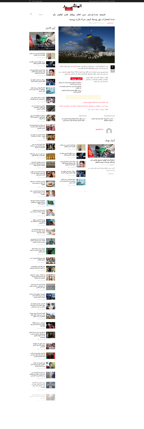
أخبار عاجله (102, 109)
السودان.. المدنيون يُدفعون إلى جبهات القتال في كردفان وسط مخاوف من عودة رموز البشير (38, 305)
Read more (110, 173)
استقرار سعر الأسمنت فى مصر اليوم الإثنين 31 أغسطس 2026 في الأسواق (37, 117)
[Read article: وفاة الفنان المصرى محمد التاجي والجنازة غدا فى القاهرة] (81, 147)
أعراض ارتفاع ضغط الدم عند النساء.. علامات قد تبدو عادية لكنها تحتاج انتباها (38, 231)
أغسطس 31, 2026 (104, 164)
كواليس (59, 14)
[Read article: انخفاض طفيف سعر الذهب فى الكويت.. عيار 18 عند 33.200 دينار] (50, 137)
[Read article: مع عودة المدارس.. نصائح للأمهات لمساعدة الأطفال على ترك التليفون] (50, 222)
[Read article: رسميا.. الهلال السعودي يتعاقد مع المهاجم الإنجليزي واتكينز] (81, 156)
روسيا (93, 109)
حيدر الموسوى (110, 22)
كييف (89, 109)
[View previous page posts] (88, 191)
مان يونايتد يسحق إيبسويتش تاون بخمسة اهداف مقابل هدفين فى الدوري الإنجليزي (37, 126)
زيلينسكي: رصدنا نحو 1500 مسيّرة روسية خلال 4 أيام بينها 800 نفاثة (38, 324)
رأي (54, 14)
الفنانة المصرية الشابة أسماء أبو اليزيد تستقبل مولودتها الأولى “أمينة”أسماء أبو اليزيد (67, 163)
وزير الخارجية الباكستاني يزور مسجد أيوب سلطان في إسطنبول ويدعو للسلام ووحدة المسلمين (37, 374)
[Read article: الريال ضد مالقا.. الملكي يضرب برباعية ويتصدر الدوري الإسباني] (50, 100)
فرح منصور (111, 164)
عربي (84, 14)
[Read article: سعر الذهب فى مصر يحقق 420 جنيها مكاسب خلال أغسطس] (50, 156)
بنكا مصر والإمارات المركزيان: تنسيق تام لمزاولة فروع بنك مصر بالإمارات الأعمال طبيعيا (37, 164)
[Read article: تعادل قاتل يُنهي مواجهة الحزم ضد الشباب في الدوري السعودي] (50, 269)
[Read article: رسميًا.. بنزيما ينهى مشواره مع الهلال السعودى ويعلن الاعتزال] (81, 173)
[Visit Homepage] (72, 7)
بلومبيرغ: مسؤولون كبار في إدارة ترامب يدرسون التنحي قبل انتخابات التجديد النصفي (37, 295)
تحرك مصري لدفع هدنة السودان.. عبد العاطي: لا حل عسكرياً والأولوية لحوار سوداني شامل (37, 404)
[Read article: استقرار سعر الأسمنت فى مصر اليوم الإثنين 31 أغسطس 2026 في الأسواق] (50, 118)
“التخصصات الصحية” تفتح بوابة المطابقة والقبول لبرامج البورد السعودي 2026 (38, 202)
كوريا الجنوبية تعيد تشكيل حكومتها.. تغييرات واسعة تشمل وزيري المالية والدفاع (38, 364)
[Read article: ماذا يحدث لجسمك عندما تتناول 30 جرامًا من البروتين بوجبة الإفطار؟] (50, 184)
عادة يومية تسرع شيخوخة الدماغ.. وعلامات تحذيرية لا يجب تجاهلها (37, 212)
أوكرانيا (74, 66)
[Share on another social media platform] (113, 71)
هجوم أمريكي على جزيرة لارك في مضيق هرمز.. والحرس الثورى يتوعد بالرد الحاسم (37, 286)
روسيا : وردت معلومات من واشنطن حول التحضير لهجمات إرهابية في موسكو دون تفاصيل (83, 106)
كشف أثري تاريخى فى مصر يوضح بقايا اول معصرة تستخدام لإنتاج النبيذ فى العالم (37, 146)
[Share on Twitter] (113, 67)
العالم (79, 14)
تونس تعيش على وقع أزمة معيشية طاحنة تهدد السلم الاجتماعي (39, 345)
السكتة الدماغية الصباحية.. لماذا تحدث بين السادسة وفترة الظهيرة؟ (37, 192)
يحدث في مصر (93, 14)
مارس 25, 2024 (101, 22)
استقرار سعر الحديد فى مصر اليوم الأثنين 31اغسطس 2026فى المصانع (38, 107)
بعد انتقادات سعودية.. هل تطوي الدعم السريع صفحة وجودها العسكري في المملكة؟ (37, 276)
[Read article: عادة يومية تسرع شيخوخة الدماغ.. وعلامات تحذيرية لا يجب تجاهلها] (50, 212)
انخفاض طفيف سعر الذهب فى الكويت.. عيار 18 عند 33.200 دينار (37, 136)
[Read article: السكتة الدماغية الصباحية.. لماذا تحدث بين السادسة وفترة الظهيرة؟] (50, 193)
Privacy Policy (112, 1)
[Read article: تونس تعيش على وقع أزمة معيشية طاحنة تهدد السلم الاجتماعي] (50, 346)
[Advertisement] (83, 97)
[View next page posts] (85, 191)
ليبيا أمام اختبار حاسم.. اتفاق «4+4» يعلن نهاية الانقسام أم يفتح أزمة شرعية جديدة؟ (37, 414)
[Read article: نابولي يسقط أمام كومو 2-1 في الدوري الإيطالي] (50, 260)
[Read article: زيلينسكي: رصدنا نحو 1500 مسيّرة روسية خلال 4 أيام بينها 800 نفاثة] (50, 325)
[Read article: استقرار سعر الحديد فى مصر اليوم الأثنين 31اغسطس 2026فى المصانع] (50, 108)
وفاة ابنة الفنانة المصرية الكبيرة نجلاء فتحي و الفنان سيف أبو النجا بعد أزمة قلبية (37, 173)
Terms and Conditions (105, 1)
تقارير (66, 14)
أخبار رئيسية (94, 22)
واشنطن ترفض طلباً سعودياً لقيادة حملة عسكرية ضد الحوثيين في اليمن (37, 395)
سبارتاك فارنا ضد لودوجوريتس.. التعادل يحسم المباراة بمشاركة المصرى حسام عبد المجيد (37, 240)
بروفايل (72, 14)
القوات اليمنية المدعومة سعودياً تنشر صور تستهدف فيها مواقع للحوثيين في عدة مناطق (37, 315)
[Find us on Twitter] (29, 1)
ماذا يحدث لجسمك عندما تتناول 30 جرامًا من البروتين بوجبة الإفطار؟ (37, 183)
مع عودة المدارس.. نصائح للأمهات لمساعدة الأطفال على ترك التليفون (38, 221)
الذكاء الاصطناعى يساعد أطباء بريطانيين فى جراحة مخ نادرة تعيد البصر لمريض (67, 181)
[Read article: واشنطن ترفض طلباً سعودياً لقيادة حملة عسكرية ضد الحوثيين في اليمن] (50, 395)
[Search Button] (30, 14)
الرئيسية (102, 14)
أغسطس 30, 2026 (40, 290)
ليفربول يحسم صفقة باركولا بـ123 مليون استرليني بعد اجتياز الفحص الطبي (37, 250)
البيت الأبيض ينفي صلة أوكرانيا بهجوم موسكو (96, 102)
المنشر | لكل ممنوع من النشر (94, 1)
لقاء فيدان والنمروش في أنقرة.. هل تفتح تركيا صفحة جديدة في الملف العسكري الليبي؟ (37, 355)
